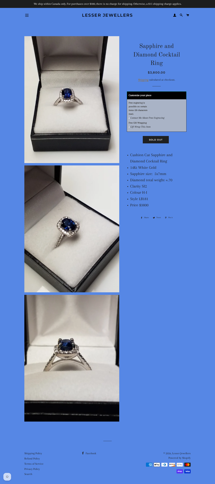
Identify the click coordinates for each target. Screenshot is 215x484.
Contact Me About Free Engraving (147, 117)
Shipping (143, 79)
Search (28, 474)
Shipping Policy (33, 453)
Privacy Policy (32, 469)
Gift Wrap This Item (140, 126)
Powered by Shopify (179, 457)
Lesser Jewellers (107, 15)
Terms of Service (34, 463)
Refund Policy (32, 458)
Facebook (90, 453)
